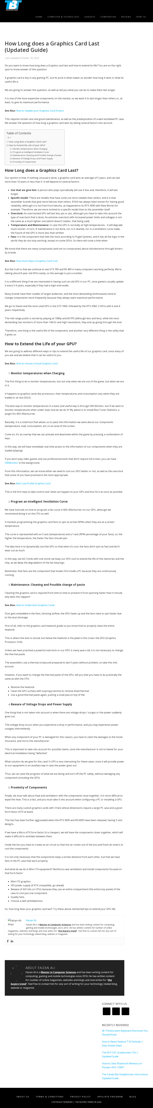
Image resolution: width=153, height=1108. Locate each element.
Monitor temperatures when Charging (30, 148)
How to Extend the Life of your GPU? (27, 145)
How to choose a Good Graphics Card (37, 363)
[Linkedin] (12, 941)
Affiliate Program (110, 1097)
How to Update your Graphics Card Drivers (40, 110)
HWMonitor (11, 462)
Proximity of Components (24, 161)
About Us (23, 1097)
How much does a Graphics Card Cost (37, 261)
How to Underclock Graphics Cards (35, 605)
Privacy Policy (80, 1097)
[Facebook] (7, 941)
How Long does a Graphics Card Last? (28, 141)
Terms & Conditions (50, 1097)
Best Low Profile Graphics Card (33, 483)
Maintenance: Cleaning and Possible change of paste (37, 155)
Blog (133, 1097)
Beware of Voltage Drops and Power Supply (33, 158)
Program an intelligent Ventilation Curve (31, 152)
